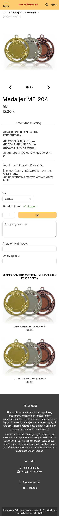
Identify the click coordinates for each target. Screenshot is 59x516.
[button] (10, 87)
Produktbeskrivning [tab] (28, 123)
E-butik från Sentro (35, 513)
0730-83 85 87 (31, 468)
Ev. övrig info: (11, 255)
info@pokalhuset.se (31, 471)
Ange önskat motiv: (15, 243)
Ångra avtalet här (31, 482)
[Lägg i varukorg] (37, 215)
